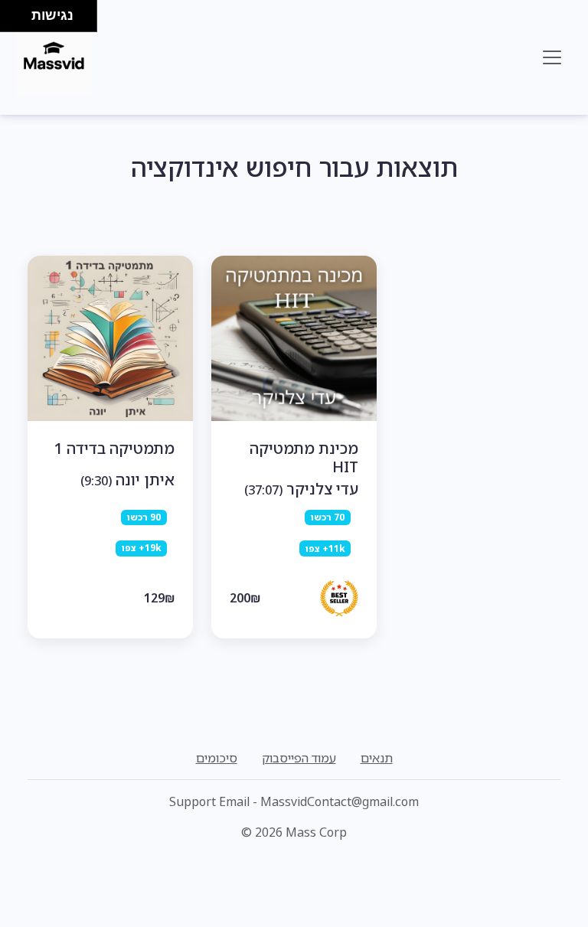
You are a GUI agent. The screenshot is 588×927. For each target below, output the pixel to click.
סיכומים (216, 757)
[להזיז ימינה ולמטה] (20, 20)
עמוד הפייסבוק (299, 757)
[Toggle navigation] (552, 57)
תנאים (377, 757)
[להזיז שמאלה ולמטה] (12, 20)
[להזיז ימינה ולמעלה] (20, 12)
